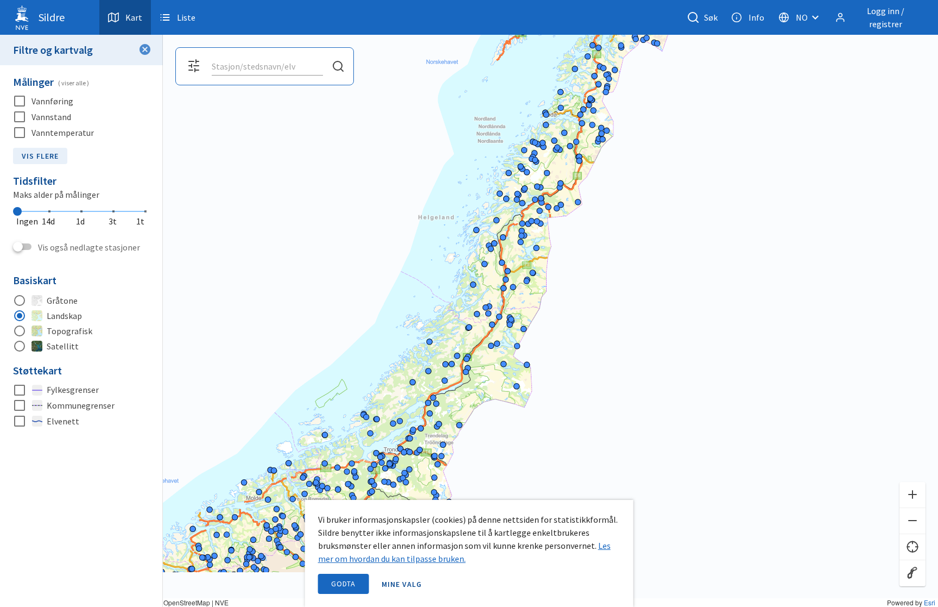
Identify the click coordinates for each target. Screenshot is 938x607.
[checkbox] (81, 101)
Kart (133, 17)
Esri (929, 602)
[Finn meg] (912, 547)
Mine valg (402, 584)
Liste (186, 17)
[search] (266, 66)
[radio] (81, 300)
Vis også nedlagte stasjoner (89, 247)
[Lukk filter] (145, 50)
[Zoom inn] (912, 495)
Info (756, 17)
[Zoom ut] (912, 521)
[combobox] (267, 66)
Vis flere (40, 156)
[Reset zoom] (912, 573)
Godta (343, 584)
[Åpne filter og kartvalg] (194, 66)
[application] (469, 303)
